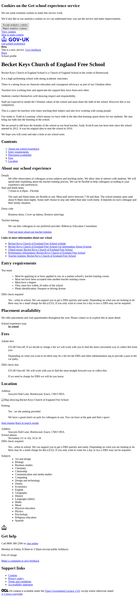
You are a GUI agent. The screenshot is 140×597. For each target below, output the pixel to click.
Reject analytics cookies (15, 28)
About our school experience (23, 148)
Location (13, 161)
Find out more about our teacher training (30, 231)
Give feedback (33, 49)
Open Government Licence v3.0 (62, 590)
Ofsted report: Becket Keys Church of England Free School (40, 249)
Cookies (12, 575)
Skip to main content (12, 34)
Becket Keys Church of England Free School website (37, 243)
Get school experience (13, 43)
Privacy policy (16, 578)
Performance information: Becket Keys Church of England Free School (46, 252)
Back (4, 52)
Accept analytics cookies (15, 25)
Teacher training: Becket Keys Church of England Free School (42, 255)
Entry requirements (18, 151)
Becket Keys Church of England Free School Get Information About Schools (50, 246)
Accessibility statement (20, 584)
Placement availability (20, 155)
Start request (8, 423)
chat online (32, 543)
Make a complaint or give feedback (20, 560)
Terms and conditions (19, 581)
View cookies (8, 31)
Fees (10, 158)
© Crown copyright (12, 594)
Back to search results (27, 423)
